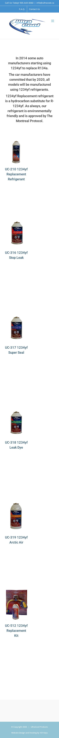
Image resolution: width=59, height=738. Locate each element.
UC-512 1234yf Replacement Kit (16, 631)
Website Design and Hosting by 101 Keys (29, 732)
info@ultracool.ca (45, 2)
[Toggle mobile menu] (52, 20)
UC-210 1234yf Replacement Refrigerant (16, 174)
